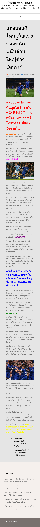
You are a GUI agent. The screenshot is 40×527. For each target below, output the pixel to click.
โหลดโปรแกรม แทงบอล (20, 2)
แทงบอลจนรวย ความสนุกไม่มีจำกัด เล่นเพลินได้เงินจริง (20, 442)
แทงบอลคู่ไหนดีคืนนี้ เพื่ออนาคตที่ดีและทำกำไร (20, 452)
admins (25, 74)
